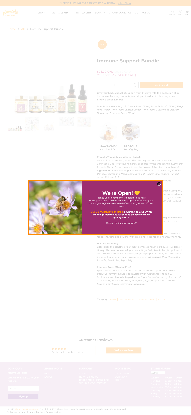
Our (107, 211)
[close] (158, 183)
